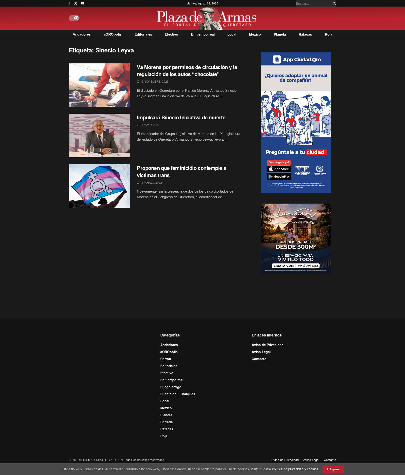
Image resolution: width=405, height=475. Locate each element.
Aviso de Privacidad (268, 344)
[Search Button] (333, 3)
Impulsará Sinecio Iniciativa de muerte (181, 117)
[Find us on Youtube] (82, 3)
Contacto (259, 358)
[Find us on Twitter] (75, 3)
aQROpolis (113, 34)
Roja (328, 34)
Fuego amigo (170, 386)
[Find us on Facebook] (70, 3)
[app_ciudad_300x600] (296, 122)
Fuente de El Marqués (177, 393)
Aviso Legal (261, 351)
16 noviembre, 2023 (154, 81)
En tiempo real (203, 34)
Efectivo (171, 34)
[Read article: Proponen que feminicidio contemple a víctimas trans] (99, 186)
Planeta (280, 34)
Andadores (82, 34)
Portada (166, 422)
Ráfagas (305, 34)
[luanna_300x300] (296, 238)
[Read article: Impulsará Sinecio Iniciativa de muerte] (99, 135)
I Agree (333, 469)
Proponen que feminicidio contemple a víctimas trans (181, 171)
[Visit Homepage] (207, 18)
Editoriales (143, 34)
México (255, 34)
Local (231, 34)
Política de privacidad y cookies (295, 469)
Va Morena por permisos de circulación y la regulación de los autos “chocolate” (187, 70)
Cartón (165, 358)
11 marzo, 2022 (150, 182)
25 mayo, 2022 (149, 125)
